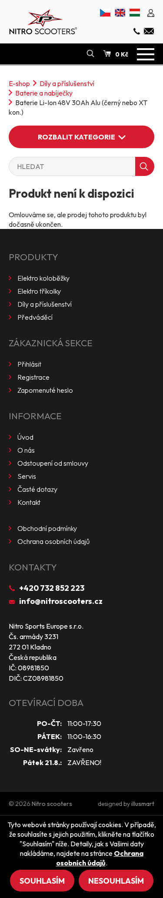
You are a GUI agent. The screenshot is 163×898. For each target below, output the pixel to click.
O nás (26, 450)
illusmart (142, 804)
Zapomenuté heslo (45, 390)
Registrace (33, 377)
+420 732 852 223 (51, 588)
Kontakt (28, 502)
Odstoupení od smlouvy (52, 463)
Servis (26, 476)
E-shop (19, 83)
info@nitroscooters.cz (61, 601)
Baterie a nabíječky (44, 93)
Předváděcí (35, 317)
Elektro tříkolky (39, 291)
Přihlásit (29, 364)
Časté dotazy (37, 489)
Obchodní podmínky (47, 528)
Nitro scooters (52, 804)
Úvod (25, 437)
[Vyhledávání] (90, 53)
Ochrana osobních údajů (53, 541)
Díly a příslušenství (67, 83)
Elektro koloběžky (43, 278)
